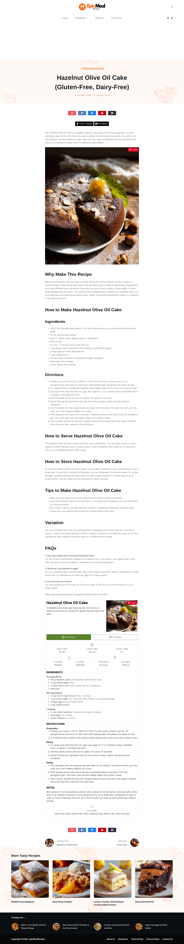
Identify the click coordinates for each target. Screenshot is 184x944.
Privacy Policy (152, 939)
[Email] (112, 113)
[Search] (172, 7)
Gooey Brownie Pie (144, 901)
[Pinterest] (172, 18)
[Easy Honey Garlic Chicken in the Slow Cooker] (56, 926)
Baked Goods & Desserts (93, 69)
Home (65, 18)
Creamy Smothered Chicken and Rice (116, 926)
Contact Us (116, 18)
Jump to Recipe (85, 124)
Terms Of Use (137, 939)
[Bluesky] (92, 113)
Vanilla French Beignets (22, 901)
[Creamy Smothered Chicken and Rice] (97, 926)
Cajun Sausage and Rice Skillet (156, 926)
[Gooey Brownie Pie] (154, 879)
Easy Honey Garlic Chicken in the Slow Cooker (76, 926)
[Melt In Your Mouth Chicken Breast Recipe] (15, 926)
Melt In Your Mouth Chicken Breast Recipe (33, 926)
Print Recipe (102, 124)
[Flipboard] (102, 113)
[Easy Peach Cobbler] (71, 879)
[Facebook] (168, 18)
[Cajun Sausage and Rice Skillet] (139, 926)
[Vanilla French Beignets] (30, 879)
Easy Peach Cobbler (62, 901)
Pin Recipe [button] (116, 637)
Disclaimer (123, 939)
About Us (99, 18)
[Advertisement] (92, 40)
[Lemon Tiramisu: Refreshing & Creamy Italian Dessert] (112, 879)
